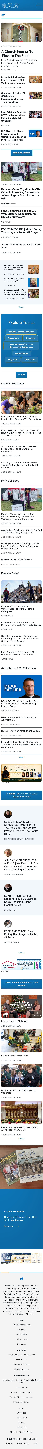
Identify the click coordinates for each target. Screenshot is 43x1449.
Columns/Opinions (10, 144)
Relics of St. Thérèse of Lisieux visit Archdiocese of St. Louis (19, 1128)
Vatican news (21, 1339)
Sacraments (13, 338)
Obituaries (9, 285)
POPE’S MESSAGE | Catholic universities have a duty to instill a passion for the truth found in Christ (21, 433)
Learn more (8, 1226)
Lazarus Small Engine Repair (15, 1055)
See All (21, 307)
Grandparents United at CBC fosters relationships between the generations (15, 292)
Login (35, 1443)
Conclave (30, 338)
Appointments (21, 353)
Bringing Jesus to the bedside (16, 559)
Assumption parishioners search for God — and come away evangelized (21, 531)
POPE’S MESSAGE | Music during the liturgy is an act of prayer (21, 231)
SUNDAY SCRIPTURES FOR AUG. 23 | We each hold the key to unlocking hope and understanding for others (21, 865)
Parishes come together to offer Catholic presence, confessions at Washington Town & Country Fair (21, 194)
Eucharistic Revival (21, 1402)
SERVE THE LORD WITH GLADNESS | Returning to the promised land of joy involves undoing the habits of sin (21, 828)
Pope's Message (11, 942)
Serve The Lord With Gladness (19, 839)
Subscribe (21, 1413)
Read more (5, 70)
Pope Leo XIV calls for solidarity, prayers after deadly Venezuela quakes (21, 623)
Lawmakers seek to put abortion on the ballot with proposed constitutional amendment (21, 744)
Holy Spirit (13, 359)
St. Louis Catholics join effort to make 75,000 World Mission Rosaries (13, 80)
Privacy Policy (23, 1443)
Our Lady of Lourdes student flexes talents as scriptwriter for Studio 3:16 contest (20, 465)
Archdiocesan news (11, 46)
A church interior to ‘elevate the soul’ (17, 54)
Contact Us (22, 1427)
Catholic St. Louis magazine (21, 1397)
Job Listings (21, 1418)
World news (7, 616)
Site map (9, 1443)
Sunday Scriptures (13, 874)
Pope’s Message (21, 1369)
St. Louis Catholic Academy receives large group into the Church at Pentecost (19, 449)
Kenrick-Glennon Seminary (21, 332)
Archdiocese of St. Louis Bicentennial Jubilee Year (21, 345)
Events (21, 1422)
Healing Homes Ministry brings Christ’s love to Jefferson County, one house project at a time (20, 546)
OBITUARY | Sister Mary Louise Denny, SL (14, 280)
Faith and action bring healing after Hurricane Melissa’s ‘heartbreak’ (19, 653)
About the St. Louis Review (21, 1432)
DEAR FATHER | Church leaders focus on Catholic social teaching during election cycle (20, 703)
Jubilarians (29, 359)
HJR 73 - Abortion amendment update (20, 731)
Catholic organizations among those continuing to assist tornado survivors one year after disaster (20, 638)
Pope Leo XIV (21, 1387)
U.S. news (5, 125)
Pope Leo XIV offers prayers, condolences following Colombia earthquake (17, 609)
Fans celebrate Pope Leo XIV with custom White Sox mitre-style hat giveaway (19, 213)
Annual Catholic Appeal (21, 1392)
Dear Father (10, 910)
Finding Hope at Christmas (14, 1021)
